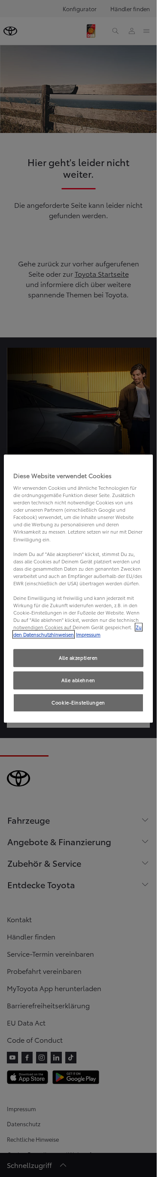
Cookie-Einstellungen (78, 702)
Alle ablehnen (78, 680)
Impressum (88, 634)
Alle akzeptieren (78, 658)
